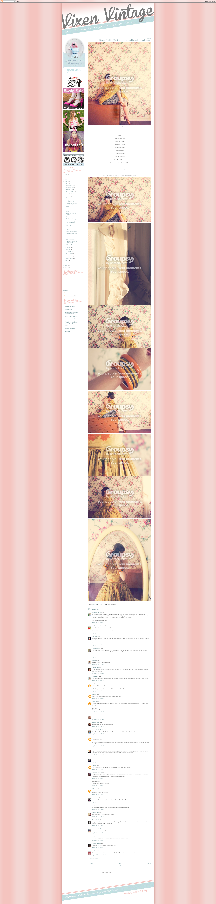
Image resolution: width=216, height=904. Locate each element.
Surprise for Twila (70, 237)
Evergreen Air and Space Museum (70, 200)
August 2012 (69, 193)
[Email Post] (106, 604)
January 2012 (69, 258)
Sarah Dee (94, 701)
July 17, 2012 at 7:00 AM (98, 680)
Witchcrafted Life (96, 648)
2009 (66, 265)
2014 (66, 179)
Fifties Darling (95, 812)
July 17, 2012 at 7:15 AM (98, 691)
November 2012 (70, 187)
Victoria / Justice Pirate (97, 729)
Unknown (94, 694)
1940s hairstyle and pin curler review (71, 242)
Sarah (93, 737)
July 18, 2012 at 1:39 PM (97, 825)
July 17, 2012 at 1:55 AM (98, 645)
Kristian (94, 660)
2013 (66, 181)
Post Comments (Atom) (123, 866)
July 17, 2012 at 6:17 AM (98, 664)
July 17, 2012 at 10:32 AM (98, 762)
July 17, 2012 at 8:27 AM (98, 719)
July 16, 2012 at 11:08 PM (98, 622)
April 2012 (69, 251)
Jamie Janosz (95, 676)
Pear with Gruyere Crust (71, 231)
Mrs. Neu (94, 850)
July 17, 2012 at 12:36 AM (98, 633)
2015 (66, 177)
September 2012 (70, 191)
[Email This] (109, 604)
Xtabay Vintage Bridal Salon (71, 213)
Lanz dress (68, 209)
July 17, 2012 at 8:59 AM (98, 726)
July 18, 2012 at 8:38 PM (97, 840)
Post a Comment (94, 858)
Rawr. (67, 198)
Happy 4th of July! (70, 239)
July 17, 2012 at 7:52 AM (98, 712)
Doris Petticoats (121, 172)
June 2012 (68, 247)
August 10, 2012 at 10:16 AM (99, 855)
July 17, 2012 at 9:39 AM (98, 746)
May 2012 (68, 249)
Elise (93, 715)
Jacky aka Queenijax (97, 772)
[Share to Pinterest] (115, 604)
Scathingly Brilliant (70, 306)
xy (92, 683)
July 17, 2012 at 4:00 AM (98, 657)
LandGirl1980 (95, 667)
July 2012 (68, 196)
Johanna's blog (68, 309)
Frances (94, 749)
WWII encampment (70, 207)
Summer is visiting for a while (71, 234)
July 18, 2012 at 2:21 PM (97, 833)
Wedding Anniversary (71, 219)
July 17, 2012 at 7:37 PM (97, 802)
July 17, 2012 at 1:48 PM (97, 778)
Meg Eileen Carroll (96, 612)
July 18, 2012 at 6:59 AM (98, 816)
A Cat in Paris (69, 226)
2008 (66, 267)
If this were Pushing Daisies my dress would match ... (70, 222)
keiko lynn (67, 331)
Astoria (67, 211)
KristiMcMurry (95, 722)
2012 (66, 183)
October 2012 (69, 189)
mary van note (95, 758)
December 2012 (70, 185)
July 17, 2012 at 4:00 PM (97, 785)
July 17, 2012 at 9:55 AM (98, 754)
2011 (66, 261)
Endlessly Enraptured (70, 328)
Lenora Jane (95, 797)
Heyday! (68, 216)
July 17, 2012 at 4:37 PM (97, 794)
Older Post (149, 863)
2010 (66, 263)
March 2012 (69, 254)
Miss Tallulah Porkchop (97, 625)
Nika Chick (94, 636)
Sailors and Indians (70, 244)
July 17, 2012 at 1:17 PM (97, 769)
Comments (67, 295)
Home (120, 863)
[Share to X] (112, 604)
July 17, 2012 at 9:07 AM (98, 734)
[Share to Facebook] (114, 604)
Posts (66, 293)
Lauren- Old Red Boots (97, 828)
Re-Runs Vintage (121, 169)
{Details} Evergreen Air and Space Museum (71, 204)
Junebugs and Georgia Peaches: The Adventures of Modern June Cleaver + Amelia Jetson (72, 323)
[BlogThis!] (111, 604)
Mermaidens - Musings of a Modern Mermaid (71, 312)
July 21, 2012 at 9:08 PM (97, 847)
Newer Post (90, 863)
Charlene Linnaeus (96, 843)
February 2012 (69, 256)
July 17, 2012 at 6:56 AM (98, 673)
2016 (66, 175)
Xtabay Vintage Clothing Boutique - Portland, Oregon (72, 317)
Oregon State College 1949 (71, 228)
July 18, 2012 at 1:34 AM (98, 809)
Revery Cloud (95, 819)
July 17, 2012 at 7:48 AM (98, 698)
